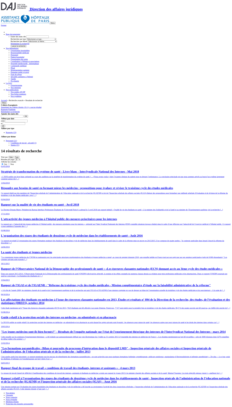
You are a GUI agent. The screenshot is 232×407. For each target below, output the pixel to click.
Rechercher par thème (19, 41)
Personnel (14, 55)
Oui (5, 164)
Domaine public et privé (20, 72)
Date (11, 157)
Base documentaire (13, 34)
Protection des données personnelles (19, 404)
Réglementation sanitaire (20, 70)
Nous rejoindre (11, 400)
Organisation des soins (19, 59)
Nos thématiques (12, 48)
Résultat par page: (8, 159)
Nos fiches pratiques (18, 94)
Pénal (13, 68)
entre (3, 121)
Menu (53, 23)
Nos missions (16, 88)
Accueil (4, 100)
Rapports (4, 109)
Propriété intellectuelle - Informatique (25, 64)
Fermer (3, 25)
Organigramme (16, 85)
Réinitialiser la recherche (20, 44)
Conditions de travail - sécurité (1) (23, 143)
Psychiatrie (15, 81)
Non (12, 164)
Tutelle (13, 79)
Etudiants (11, 109)
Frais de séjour (16, 74)
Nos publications (12, 90)
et (2, 123)
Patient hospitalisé (17, 57)
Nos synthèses (16, 96)
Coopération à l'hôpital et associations (25, 61)
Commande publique (19, 66)
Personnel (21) (11, 141)
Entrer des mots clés (18, 37)
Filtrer (4, 103)
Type (16, 157)
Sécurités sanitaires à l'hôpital (22, 77)
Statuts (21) (15, 145)
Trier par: (4, 157)
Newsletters (10, 393)
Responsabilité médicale (20, 53)
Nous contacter (11, 397)
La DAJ (9, 83)
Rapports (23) (11, 132)
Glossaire (9, 395)
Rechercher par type (18, 39)
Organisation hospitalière (20, 51)
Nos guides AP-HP (18, 92)
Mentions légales (12, 402)
